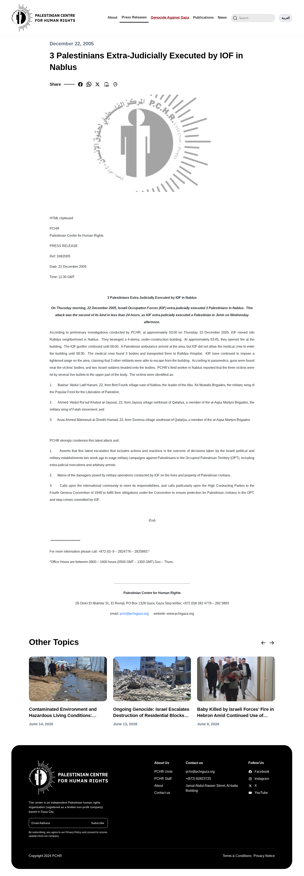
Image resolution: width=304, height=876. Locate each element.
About (112, 17)
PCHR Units (163, 771)
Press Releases (134, 17)
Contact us (162, 792)
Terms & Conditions (237, 856)
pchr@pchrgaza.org (134, 613)
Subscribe (97, 822)
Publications (203, 17)
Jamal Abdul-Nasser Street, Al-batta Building (212, 788)
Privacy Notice (264, 856)
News (222, 17)
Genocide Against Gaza (170, 17)
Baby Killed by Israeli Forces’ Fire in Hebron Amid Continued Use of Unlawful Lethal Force (235, 713)
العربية (286, 17)
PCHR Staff (162, 778)
